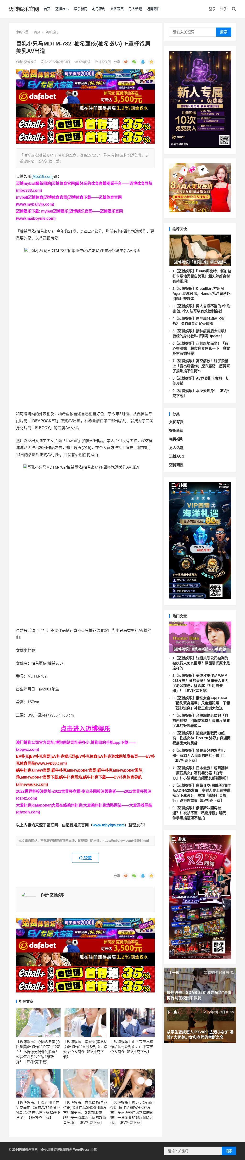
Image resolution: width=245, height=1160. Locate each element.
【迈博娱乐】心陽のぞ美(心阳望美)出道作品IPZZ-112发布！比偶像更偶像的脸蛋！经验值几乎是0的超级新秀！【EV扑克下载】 (38, 1052)
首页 (47, 9)
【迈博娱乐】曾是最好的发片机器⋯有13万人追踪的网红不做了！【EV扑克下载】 (200, 755)
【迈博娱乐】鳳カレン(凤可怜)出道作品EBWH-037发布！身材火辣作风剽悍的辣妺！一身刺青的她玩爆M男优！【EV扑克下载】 (132, 1112)
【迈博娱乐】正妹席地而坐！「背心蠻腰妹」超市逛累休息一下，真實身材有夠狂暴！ (201, 348)
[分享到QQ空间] (151, 61)
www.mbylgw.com (109, 825)
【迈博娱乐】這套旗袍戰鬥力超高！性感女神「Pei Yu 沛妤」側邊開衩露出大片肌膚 (202, 738)
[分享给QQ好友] (142, 61)
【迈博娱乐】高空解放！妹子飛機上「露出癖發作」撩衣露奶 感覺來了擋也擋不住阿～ (201, 366)
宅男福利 (99, 9)
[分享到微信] (134, 61)
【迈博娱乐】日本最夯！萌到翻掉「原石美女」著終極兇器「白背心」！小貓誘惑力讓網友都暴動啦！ (201, 773)
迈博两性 (153, 9)
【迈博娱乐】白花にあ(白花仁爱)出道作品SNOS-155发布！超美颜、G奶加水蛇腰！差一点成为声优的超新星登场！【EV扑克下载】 (85, 1112)
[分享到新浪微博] (125, 61)
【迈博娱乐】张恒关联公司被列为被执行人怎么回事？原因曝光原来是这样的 (201, 663)
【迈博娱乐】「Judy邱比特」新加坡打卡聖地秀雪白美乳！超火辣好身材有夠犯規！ (202, 276)
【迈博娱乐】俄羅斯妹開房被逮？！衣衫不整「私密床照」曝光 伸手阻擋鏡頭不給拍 (201, 813)
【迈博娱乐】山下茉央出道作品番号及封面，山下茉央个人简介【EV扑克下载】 (131, 1047)
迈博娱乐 (31, 62)
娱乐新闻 (80, 9)
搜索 (224, 32)
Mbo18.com (42, 176)
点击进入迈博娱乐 (85, 728)
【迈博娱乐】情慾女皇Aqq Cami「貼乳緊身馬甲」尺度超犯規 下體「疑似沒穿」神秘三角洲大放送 (201, 703)
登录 (212, 9)
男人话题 (135, 9)
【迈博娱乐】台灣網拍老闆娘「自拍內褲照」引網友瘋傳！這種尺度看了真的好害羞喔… (201, 720)
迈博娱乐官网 (24, 9)
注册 (223, 9)
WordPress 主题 (85, 1149)
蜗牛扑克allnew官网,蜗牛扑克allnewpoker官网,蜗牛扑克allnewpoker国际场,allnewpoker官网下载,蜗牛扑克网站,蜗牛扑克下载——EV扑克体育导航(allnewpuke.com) (79, 777)
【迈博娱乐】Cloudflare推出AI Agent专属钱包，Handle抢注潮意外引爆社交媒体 (201, 293)
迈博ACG (62, 9)
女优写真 (117, 9)
